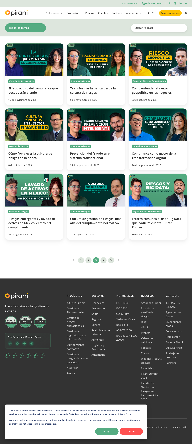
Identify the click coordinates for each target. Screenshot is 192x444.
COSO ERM (122, 314)
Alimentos (98, 339)
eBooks (145, 327)
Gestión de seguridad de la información (76, 335)
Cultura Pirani (174, 347)
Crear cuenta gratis (170, 13)
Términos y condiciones (153, 427)
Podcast (146, 347)
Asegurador (99, 308)
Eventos (145, 333)
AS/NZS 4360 (124, 330)
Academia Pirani (151, 303)
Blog (143, 322)
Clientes (103, 13)
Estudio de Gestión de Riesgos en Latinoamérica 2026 (149, 391)
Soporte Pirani (174, 342)
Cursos (145, 353)
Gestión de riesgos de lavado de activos (77, 358)
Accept (106, 431)
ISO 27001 (122, 308)
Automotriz (98, 354)
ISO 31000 (122, 303)
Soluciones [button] (52, 13)
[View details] (170, 3)
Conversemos (129, 3)
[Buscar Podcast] (183, 27)
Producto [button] (72, 13)
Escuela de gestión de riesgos (147, 312)
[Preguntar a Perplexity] (17, 343)
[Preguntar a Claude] (31, 343)
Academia (132, 13)
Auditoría (72, 368)
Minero (96, 324)
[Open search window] (186, 13)
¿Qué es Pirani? (76, 303)
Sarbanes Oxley (125, 319)
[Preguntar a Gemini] (24, 343)
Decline (131, 431)
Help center (173, 336)
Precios (89, 13)
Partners (117, 13)
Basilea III (122, 324)
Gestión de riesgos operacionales (75, 322)
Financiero (98, 303)
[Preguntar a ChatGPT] (10, 343)
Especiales (147, 368)
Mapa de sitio (179, 427)
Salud (95, 314)
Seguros (96, 319)
